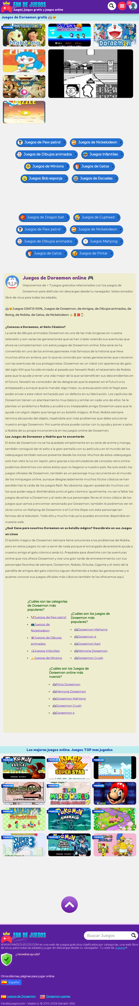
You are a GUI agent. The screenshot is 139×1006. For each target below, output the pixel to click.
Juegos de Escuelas (96, 178)
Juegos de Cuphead (98, 217)
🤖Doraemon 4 (85, 636)
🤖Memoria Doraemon (91, 650)
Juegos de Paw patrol (43, 142)
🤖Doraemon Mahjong (90, 629)
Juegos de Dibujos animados (48, 154)
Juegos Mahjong (103, 241)
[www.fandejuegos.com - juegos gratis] (24, 937)
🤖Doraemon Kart (87, 643)
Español (14, 982)
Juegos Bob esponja (45, 178)
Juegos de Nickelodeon (97, 142)
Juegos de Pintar (93, 253)
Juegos (120, 947)
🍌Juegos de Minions (46, 658)
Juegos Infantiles (104, 154)
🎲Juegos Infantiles (45, 650)
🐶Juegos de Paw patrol (48, 617)
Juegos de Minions (48, 166)
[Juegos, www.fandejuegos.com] (24, 7)
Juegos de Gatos (95, 166)
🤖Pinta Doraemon (66, 684)
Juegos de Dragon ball (45, 217)
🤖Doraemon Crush (88, 658)
